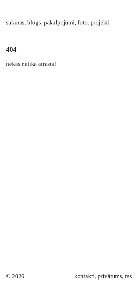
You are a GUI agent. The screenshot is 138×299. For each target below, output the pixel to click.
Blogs (34, 22)
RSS (128, 276)
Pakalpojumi (59, 22)
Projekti (100, 22)
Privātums (110, 276)
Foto (82, 22)
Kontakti (84, 276)
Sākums (15, 22)
